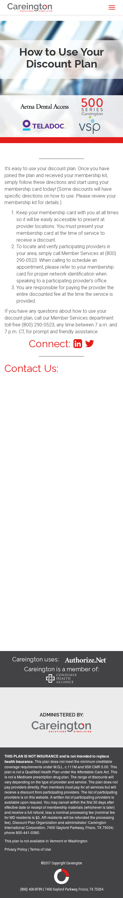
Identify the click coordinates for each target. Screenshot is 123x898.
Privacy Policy (15, 849)
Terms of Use (40, 849)
